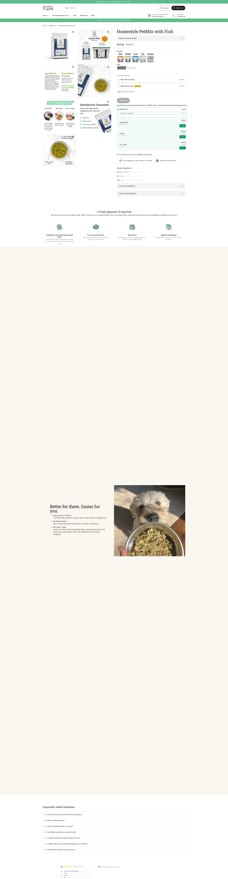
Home (44, 26)
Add (183, 125)
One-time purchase (128, 80)
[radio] (119, 79)
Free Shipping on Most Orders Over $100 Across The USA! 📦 (114, 1)
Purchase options (123, 76)
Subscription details (127, 92)
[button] (178, 8)
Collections (52, 26)
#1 (118, 113)
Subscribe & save (130, 86)
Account (166, 8)
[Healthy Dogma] (48, 8)
